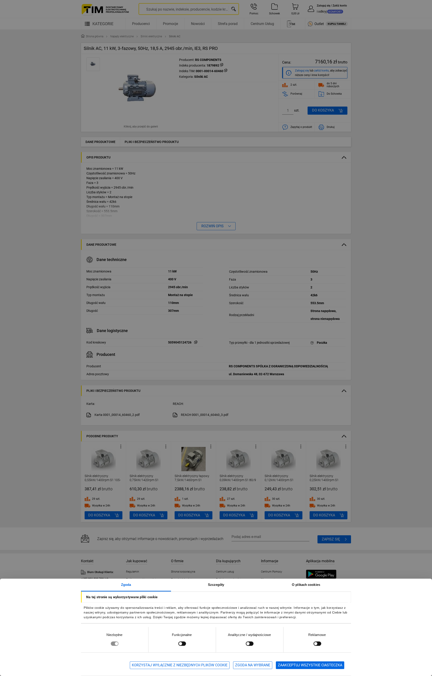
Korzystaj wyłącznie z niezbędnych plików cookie (179, 665)
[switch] (182, 643)
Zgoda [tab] (126, 585)
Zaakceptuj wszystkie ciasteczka (310, 665)
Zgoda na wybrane (252, 665)
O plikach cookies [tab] (306, 585)
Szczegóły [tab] (216, 585)
